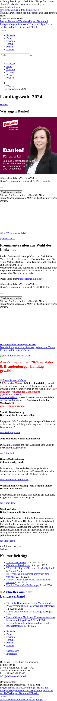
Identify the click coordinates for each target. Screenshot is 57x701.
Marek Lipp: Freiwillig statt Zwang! (24, 611)
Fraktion (10, 41)
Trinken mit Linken (16, 562)
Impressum (11, 653)
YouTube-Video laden (11, 192)
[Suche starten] (31, 55)
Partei (9, 38)
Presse (9, 46)
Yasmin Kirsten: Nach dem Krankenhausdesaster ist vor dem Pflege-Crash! (30, 618)
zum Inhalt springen (10, 7)
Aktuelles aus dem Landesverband (16, 594)
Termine (10, 43)
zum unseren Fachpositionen (14, 479)
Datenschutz (12, 651)
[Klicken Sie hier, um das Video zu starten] (1, 187)
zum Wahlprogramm (10, 432)
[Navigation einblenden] (4, 30)
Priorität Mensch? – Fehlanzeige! (22, 585)
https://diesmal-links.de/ (30, 278)
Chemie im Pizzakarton (18, 565)
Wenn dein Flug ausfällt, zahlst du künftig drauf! (30, 568)
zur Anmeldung (8, 503)
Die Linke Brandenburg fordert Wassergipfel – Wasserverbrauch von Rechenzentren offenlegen (30, 604)
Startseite (10, 35)
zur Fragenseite (7, 540)
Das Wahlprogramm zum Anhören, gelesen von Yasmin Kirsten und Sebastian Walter (27, 349)
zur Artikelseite (7, 453)
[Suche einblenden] (1, 30)
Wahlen (10, 49)
